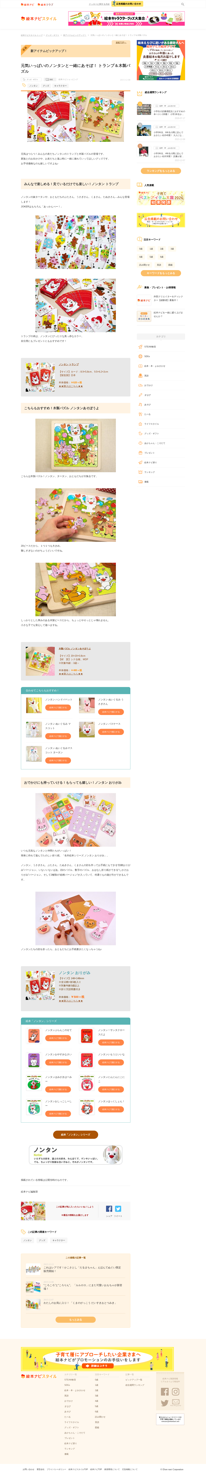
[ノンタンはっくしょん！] (87, 1107)
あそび (147, 404)
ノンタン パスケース (109, 723)
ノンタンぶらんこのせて (58, 1030)
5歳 (151, 257)
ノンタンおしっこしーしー (58, 1103)
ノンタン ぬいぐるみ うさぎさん (111, 701)
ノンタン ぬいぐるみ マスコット (58, 725)
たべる (147, 414)
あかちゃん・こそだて (154, 443)
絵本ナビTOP (96, 1469)
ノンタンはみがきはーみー (58, 1079)
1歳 (151, 249)
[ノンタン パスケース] (87, 730)
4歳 (140, 257)
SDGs (147, 356)
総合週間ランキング (135, 1385)
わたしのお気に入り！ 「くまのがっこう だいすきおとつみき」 (80, 1303)
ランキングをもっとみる (161, 170)
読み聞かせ (144, 265)
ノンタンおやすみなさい (58, 1054)
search (182, 3)
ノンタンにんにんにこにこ (111, 1079)
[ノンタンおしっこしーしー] (34, 1108)
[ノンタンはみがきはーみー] (34, 1084)
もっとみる (75, 1319)
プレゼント (149, 453)
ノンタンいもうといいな (111, 1054)
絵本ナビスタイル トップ (32, 35)
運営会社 (40, 1469)
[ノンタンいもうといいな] (87, 1060)
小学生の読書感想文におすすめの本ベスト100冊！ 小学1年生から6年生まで (169, 113)
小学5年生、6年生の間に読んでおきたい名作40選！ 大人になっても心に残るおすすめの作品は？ (169, 134)
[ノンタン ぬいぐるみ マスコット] (34, 730)
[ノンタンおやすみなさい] (34, 1060)
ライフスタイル (151, 424)
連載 (51, 79)
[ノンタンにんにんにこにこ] (87, 1084)
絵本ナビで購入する (58, 707)
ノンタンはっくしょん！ (111, 1101)
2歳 (161, 249)
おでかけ (148, 385)
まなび (147, 395)
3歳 (172, 249)
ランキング (149, 472)
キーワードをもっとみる (161, 273)
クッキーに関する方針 (99, 4)
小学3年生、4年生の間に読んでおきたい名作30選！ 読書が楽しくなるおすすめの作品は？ (169, 155)
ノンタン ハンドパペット (58, 699)
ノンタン (33, 86)
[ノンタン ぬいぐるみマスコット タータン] (34, 755)
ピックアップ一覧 (134, 1380)
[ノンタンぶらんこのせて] (34, 1036)
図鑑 (170, 265)
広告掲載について (130, 1469)
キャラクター (60, 86)
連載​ (146, 482)
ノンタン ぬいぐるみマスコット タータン (58, 750)
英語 (159, 265)
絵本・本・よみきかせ (167, 106)
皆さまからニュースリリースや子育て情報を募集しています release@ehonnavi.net (170, 1419)
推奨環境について (112, 1469)
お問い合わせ (28, 1469)
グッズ (46, 86)
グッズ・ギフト (52, 35)
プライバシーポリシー (56, 1469)
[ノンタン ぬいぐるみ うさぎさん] (87, 706)
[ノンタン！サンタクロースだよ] (87, 1037)
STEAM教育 (150, 347)
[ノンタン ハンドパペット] (34, 705)
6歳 (161, 257)
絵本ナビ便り (150, 462)
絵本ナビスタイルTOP (78, 1469)
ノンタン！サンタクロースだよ (111, 1032)
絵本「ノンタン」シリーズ (75, 1134)
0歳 (140, 249)
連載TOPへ (121, 42)
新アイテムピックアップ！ (74, 35)
